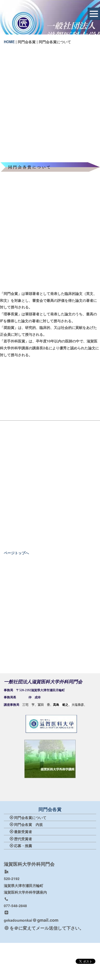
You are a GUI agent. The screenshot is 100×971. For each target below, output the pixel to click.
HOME (9, 41)
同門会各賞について (30, 817)
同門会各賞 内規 (28, 824)
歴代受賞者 (23, 838)
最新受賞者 (23, 831)
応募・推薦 (23, 845)
